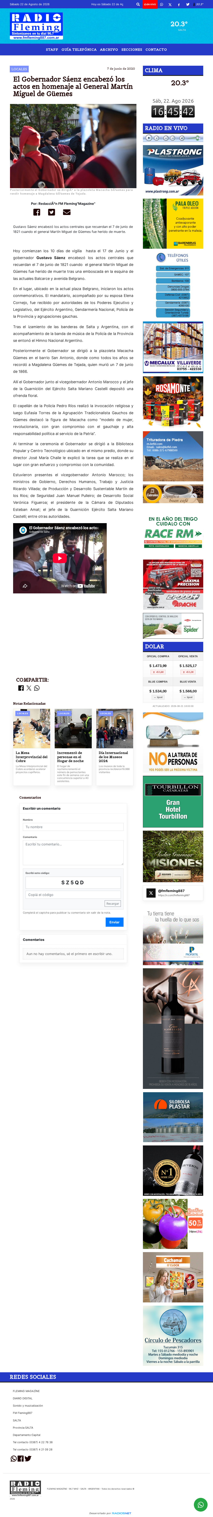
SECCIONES (131, 49)
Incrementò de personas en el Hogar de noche (70, 757)
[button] (138, 4)
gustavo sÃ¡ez (111, 58)
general (159, 58)
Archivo (109, 49)
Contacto (156, 49)
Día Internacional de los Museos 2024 (113, 757)
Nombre (28, 819)
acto (134, 58)
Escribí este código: (38, 873)
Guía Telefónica (79, 49)
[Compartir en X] (29, 688)
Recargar (112, 903)
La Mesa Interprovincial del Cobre (31, 757)
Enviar (114, 922)
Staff (52, 49)
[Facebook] (178, 4)
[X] (170, 4)
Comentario (30, 837)
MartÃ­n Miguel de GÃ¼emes (70, 58)
